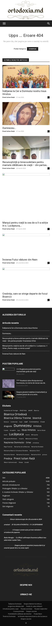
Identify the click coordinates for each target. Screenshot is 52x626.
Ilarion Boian (41, 430)
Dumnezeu (23, 425)
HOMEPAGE (32, 49)
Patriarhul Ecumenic (22, 454)
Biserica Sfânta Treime (17, 418)
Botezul (6, 422)
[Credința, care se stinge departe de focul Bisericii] (26, 279)
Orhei (28, 442)
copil (26, 422)
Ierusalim (13, 430)
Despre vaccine (31, 611)
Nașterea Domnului (14, 442)
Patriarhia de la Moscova (22, 447)
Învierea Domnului (9, 616)
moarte (21, 439)
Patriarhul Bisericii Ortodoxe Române (16, 450)
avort (30, 410)
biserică (37, 418)
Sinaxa (21, 462)
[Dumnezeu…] (26, 113)
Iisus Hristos (29, 430)
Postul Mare (38, 614)
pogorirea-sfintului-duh (16, 606)
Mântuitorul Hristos (31, 439)
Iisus (18, 430)
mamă (27, 435)
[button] (4, 23)
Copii (20, 422)
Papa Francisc (8, 447)
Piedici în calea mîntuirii (34, 606)
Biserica (36, 410)
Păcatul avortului (26, 609)
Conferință (14, 422)
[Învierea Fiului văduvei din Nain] (26, 245)
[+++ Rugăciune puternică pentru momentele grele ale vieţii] (8, 372)
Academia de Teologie (11, 410)
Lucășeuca (16, 434)
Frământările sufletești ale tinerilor (20, 614)
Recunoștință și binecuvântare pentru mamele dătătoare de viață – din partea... (25, 164)
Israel (5, 435)
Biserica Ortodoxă (15, 414)
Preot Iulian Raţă (8, 97)
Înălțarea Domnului (15, 604)
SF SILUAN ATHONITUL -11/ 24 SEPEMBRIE (27, 524)
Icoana (6, 430)
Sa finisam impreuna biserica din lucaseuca (32, 616)
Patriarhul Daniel (9, 454)
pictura (44, 454)
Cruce (42, 422)
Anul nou (23, 410)
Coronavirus (34, 422)
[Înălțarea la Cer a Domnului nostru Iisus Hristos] (26, 76)
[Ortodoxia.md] (26, 10)
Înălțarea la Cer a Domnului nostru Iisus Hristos (20, 328)
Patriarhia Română (37, 447)
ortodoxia (36, 443)
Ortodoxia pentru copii (11, 609)
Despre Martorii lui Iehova (33, 604)
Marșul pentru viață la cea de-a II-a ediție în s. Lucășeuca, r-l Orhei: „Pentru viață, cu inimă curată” (24, 347)
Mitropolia (34, 435)
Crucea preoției (18, 611)
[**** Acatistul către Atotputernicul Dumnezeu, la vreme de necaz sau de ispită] (8, 383)
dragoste (8, 426)
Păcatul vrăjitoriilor (40, 609)
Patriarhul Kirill (36, 454)
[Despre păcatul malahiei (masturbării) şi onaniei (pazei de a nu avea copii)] (8, 395)
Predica (8, 458)
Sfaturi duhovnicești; (10, 462)
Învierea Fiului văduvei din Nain (19, 259)
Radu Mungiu (9, 537)
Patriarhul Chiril (35, 450)
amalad (7, 524)
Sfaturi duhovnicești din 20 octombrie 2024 (26, 519)
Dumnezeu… (9, 128)
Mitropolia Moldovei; (10, 439)
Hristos (37, 426)
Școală (27, 462)
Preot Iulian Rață (24, 458)
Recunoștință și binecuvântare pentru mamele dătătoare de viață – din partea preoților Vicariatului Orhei (25, 339)
